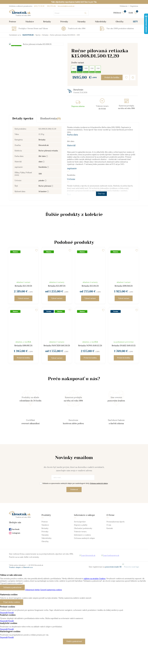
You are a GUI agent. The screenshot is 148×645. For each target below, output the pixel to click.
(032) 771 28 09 (39, 6)
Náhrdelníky (46, 538)
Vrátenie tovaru (80, 532)
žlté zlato (42, 156)
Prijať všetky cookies (11, 602)
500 (73, 68)
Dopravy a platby (80, 525)
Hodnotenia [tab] (50, 118)
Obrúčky (45, 541)
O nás (109, 525)
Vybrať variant (23, 298)
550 (92, 68)
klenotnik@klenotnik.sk (65, 6)
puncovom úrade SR (113, 567)
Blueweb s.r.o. (28, 567)
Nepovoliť (4, 613)
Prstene (44, 522)
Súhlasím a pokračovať (12, 587)
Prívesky (44, 532)
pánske (42, 180)
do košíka (23, 358)
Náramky (45, 535)
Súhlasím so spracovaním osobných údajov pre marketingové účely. (75, 483)
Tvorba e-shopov (15, 567)
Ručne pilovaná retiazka (48, 151)
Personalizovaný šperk (115, 522)
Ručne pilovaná (45, 186)
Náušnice (45, 525)
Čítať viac (101, 194)
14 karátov (43, 191)
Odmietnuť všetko (32, 590)
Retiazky (42, 140)
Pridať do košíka (111, 77)
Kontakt (110, 528)
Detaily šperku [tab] (22, 118)
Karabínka (43, 167)
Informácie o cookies (82, 535)
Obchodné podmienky (83, 528)
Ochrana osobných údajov (99, 483)
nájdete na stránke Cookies (94, 579)
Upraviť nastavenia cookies (51, 590)
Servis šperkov (80, 522)
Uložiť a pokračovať (74, 641)
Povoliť (11, 613)
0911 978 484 (51, 6)
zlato (41, 162)
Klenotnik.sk (44, 145)
